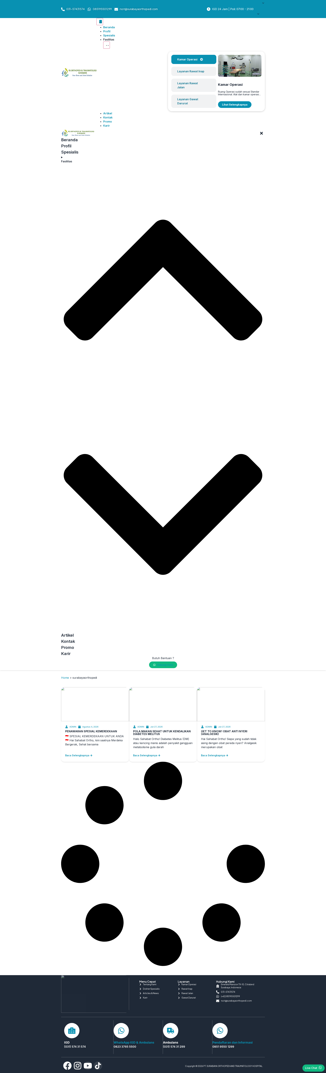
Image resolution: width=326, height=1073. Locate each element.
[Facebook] (67, 1065)
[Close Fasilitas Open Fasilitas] (106, 45)
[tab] (193, 59)
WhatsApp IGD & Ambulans (134, 1042)
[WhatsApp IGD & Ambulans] (121, 1030)
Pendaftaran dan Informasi (232, 1042)
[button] (261, 9)
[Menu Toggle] (99, 21)
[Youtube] (88, 1065)
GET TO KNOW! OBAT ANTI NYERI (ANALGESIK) (224, 733)
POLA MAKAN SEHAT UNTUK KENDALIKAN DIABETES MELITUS (162, 733)
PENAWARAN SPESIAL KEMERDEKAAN (91, 731)
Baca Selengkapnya (77, 755)
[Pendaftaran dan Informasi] (220, 1030)
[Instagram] (77, 1065)
